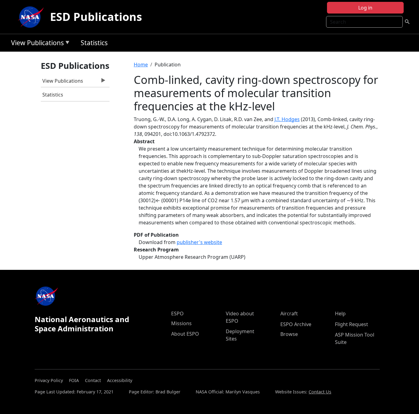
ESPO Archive (295, 324)
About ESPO (185, 333)
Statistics (94, 42)
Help (340, 313)
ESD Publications (96, 16)
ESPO (177, 313)
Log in (365, 7)
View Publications (36, 43)
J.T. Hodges (287, 119)
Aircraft (289, 313)
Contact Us (320, 392)
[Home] (32, 17)
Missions (181, 323)
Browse (289, 334)
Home (141, 64)
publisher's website (199, 242)
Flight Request (351, 324)
